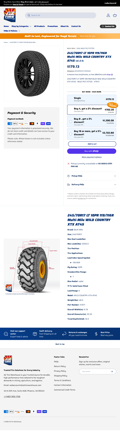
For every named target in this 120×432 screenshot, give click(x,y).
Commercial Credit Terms (64, 389)
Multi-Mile (71, 48)
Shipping (70, 71)
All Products (39, 26)
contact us (81, 198)
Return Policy (60, 366)
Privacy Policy (60, 371)
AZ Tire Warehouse (15, 421)
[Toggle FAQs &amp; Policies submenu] (19, 30)
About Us (65, 26)
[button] (114, 15)
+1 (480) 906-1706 (12, 396)
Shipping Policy (60, 375)
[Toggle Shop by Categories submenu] (30, 26)
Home (6, 26)
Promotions (53, 26)
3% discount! (53, 2)
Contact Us (76, 26)
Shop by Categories (20, 26)
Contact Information (62, 385)
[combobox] (60, 15)
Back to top (60, 344)
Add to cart (92, 144)
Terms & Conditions (62, 380)
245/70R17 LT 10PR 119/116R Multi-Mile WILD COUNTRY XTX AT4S (24, 42)
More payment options (92, 157)
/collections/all (110, 3)
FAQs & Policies (10, 30)
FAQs (56, 361)
